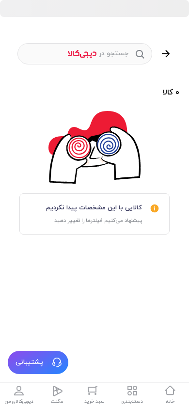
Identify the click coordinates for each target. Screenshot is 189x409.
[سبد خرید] (94, 390)
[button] (38, 362)
